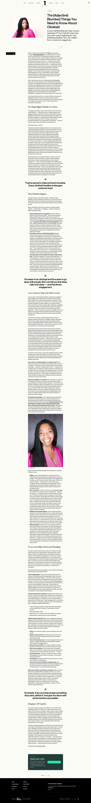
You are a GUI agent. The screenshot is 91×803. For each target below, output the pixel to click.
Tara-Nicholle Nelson (38, 54)
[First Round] (45, 3)
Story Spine (57, 581)
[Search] (89, 2)
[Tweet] (59, 47)
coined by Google (57, 490)
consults (30, 90)
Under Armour (39, 85)
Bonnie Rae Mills (40, 746)
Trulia (48, 53)
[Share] (62, 47)
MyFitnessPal (56, 80)
